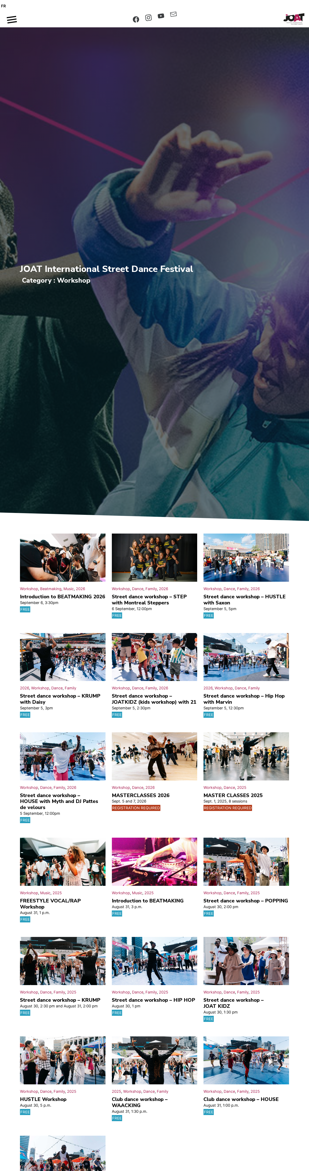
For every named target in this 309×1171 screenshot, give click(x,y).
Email (153, 560)
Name (153, 589)
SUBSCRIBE (178, 632)
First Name (157, 574)
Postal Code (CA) (160, 618)
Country (152, 601)
